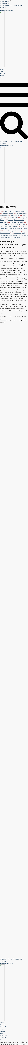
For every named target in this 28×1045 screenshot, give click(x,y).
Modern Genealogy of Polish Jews (12, 231)
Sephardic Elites (4, 215)
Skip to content (4, 1)
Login (1, 71)
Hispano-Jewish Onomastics (19, 228)
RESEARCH (3, 1029)
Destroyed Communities (18, 211)
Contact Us (3, 1027)
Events (2, 1040)
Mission (2, 1022)
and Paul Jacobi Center (6, 10)
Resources (3, 1038)
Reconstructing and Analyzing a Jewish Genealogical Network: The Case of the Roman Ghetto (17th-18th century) (14, 235)
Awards (2, 1033)
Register (2, 73)
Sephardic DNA (7, 211)
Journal (2, 75)
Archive (2, 78)
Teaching (2, 1031)
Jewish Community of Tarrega (8, 226)
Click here (3, 320)
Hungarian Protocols (11, 218)
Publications (3, 1035)
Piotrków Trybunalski (17, 222)
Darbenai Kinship (8, 213)
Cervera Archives (14, 215)
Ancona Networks (21, 213)
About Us (2, 1025)
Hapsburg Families (13, 220)
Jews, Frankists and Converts (18, 224)
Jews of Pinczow (4, 224)
